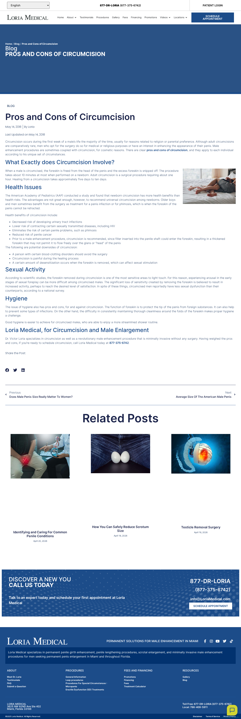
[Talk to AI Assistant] (232, 710)
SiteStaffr (235, 717)
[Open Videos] (169, 17)
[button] (7, 370)
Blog (17, 43)
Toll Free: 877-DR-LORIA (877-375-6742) (207, 703)
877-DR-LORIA (210, 581)
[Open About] (75, 17)
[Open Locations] (186, 17)
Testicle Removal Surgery (200, 527)
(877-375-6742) (120, 5)
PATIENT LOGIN (213, 5)
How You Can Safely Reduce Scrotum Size (120, 529)
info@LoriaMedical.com (210, 599)
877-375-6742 (119, 343)
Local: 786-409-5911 (195, 707)
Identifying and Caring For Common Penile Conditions (40, 534)
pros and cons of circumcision (167, 150)
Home (8, 43)
